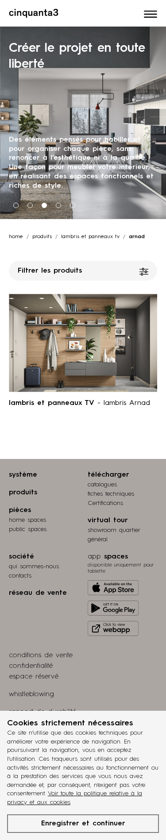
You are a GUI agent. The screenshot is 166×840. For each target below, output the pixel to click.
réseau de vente (38, 593)
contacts (20, 576)
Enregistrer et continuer (83, 823)
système (23, 474)
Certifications (105, 503)
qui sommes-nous (34, 566)
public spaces (27, 529)
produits (42, 236)
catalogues (102, 485)
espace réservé (33, 676)
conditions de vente (41, 655)
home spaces (27, 520)
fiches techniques (111, 494)
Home (16, 236)
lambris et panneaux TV (90, 236)
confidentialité (31, 666)
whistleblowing (31, 694)
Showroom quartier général (114, 535)
